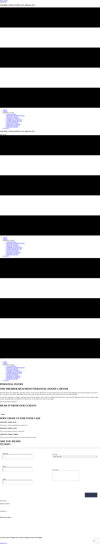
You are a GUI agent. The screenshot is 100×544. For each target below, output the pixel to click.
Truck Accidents (4, 523)
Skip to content (3, 0)
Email (4, 479)
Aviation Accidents (4, 524)
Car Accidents (3, 520)
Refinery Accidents (4, 533)
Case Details (55, 469)
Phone (4, 466)
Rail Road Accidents (5, 531)
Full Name (5, 453)
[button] (3, 543)
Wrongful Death (4, 534)
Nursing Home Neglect (5, 529)
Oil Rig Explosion (4, 530)
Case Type (54, 454)
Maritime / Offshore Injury (6, 522)
